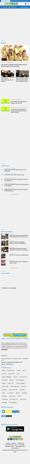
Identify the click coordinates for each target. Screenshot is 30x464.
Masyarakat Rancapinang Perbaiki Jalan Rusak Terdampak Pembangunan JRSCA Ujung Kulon (19, 249)
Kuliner (3, 393)
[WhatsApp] (19, 439)
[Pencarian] (28, 4)
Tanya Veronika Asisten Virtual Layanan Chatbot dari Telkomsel (16, 180)
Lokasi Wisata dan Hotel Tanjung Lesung (14, 174)
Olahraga (24, 393)
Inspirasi (17, 107)
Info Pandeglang (20, 380)
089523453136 (9, 364)
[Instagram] (16, 439)
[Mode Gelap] (26, 4)
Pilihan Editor (12, 396)
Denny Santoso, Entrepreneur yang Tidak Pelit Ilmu (7, 80)
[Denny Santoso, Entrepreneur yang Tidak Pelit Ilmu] (7, 73)
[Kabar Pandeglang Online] (10, 4)
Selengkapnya (14, 194)
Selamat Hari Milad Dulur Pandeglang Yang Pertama (18, 262)
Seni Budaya (5, 399)
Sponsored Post (14, 399)
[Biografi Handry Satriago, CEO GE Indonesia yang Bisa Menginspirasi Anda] (22, 73)
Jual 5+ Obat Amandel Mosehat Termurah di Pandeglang (15, 170)
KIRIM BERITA (21, 443)
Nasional (18, 393)
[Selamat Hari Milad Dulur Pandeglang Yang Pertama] (3, 262)
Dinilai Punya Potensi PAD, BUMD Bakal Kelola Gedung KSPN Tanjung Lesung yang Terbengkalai (18, 236)
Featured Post (23, 377)
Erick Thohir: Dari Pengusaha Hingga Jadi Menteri (19, 102)
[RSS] (22, 439)
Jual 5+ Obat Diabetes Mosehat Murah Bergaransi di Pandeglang (16, 185)
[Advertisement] (15, 25)
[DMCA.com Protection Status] (6, 416)
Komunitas (22, 389)
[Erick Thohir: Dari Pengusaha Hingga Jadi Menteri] (5, 101)
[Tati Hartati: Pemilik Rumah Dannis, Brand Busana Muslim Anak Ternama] (15, 53)
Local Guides (10, 393)
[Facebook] (8, 439)
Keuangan (4, 389)
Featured (3, 62)
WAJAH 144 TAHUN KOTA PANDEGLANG (18, 255)
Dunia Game (11, 373)
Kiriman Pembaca (13, 389)
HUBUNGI (14, 443)
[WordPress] (14, 439)
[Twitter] (11, 439)
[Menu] (2, 4)
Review (19, 396)
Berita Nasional (10, 370)
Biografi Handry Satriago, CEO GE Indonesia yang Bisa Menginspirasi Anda (22, 80)
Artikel (3, 370)
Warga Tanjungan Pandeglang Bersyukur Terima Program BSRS (17, 242)
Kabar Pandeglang (20, 383)
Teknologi (4, 402)
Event (18, 373)
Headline (12, 380)
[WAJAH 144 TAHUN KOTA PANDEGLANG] (3, 256)
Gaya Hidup (4, 380)
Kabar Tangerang (14, 386)
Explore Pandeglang (6, 377)
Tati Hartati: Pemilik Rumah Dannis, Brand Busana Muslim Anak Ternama (14, 65)
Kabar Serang (5, 386)
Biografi (12, 107)
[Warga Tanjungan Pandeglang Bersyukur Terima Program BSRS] (4, 243)
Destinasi (4, 373)
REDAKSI (8, 443)
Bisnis (24, 370)
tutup (2, 444)
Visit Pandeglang (13, 402)
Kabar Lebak (11, 383)
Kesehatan (23, 386)
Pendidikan (4, 396)
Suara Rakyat (23, 399)
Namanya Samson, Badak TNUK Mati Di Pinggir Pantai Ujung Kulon (15, 190)
